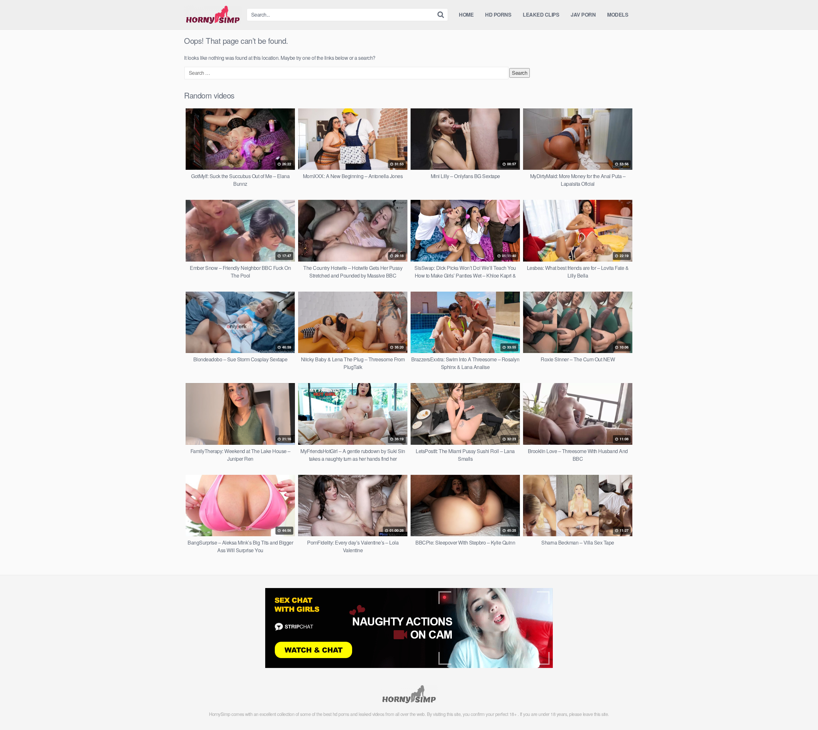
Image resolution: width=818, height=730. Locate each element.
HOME (466, 14)
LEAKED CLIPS (541, 14)
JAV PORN (583, 14)
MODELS (617, 14)
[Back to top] (800, 709)
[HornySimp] (213, 14)
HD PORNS (498, 14)
